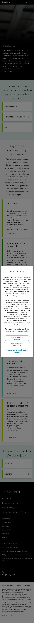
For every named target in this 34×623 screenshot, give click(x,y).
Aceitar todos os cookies (17, 338)
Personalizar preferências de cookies (17, 351)
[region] (17, 311)
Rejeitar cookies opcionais (17, 344)
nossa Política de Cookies (20, 331)
